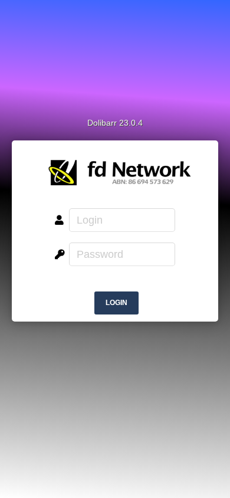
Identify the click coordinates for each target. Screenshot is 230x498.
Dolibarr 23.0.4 (115, 122)
